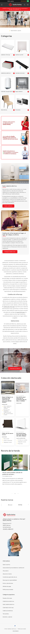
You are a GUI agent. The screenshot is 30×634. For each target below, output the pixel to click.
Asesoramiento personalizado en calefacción (13, 567)
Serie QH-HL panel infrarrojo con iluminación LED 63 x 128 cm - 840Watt (21, 399)
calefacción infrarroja (9, 306)
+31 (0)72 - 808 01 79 (8, 529)
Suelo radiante (8, 206)
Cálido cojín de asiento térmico (7, 434)
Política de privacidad (8, 589)
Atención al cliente (15, 368)
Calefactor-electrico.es (11, 628)
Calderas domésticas (8, 610)
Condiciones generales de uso (10, 577)
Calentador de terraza (8, 607)
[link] (15, 123)
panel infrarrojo (21, 312)
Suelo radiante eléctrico (8, 604)
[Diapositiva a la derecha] (18, 493)
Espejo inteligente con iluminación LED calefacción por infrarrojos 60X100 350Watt (7, 400)
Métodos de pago (7, 586)
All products (5, 570)
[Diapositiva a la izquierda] (11, 493)
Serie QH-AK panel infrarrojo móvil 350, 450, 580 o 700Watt (21, 435)
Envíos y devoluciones (8, 583)
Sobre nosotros (6, 564)
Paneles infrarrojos (7, 598)
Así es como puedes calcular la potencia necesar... (12, 473)
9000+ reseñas (10, 1)
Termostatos (6, 613)
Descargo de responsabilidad (10, 580)
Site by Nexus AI (15, 630)
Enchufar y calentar (7, 617)
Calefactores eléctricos (8, 601)
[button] (1, 4)
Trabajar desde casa (10, 251)
